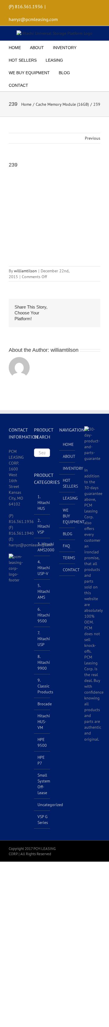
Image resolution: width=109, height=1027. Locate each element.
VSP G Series (42, 819)
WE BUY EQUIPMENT (67, 516)
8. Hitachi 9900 (43, 662)
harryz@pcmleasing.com (33, 19)
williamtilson (25, 270)
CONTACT (67, 569)
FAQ (66, 545)
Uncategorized (50, 804)
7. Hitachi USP (43, 638)
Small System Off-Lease (43, 784)
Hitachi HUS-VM (43, 721)
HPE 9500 (42, 742)
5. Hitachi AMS (43, 591)
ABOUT (67, 456)
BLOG (67, 533)
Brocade (44, 703)
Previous (92, 138)
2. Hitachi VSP (43, 526)
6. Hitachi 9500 (43, 615)
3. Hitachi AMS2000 (45, 547)
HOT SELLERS (67, 483)
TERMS (67, 557)
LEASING (67, 498)
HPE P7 (41, 760)
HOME (67, 444)
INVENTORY (67, 468)
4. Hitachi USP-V (43, 567)
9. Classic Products (45, 686)
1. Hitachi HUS (43, 502)
